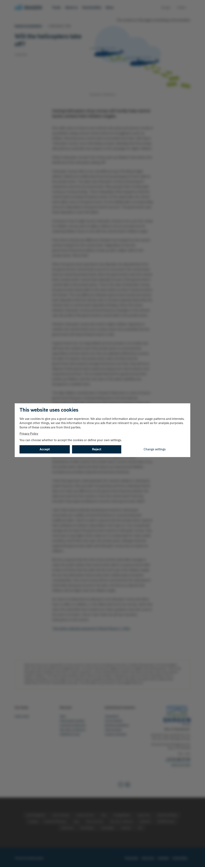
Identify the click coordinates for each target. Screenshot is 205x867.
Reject (96, 449)
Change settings (155, 449)
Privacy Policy (29, 434)
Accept (45, 449)
